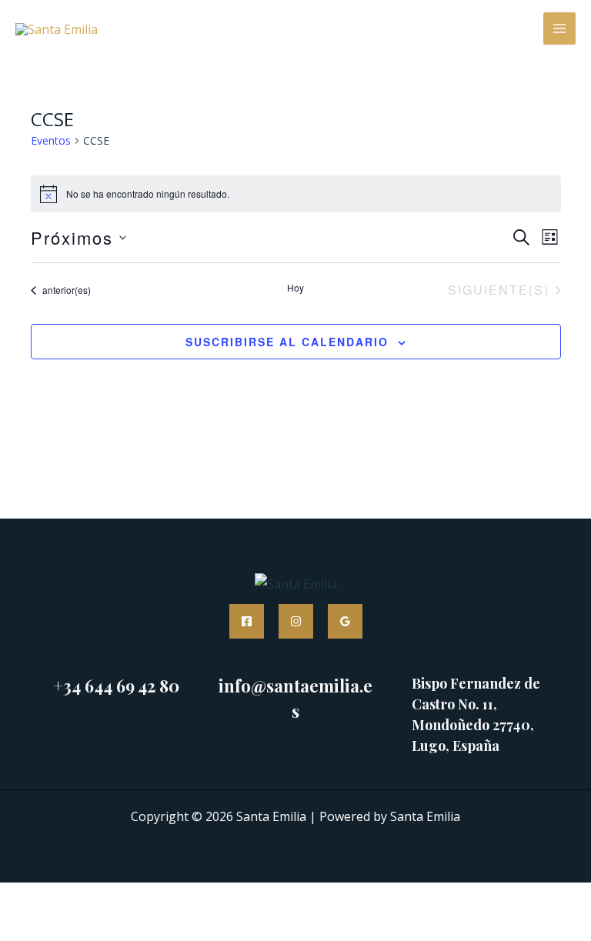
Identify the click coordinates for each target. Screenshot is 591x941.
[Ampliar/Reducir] (24, 898)
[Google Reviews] (345, 621)
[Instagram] (296, 621)
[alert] (296, 193)
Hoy (295, 288)
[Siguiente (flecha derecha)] (77, 927)
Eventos (51, 140)
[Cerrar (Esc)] (181, 898)
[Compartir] (129, 898)
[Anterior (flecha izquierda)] (24, 927)
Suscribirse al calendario (287, 341)
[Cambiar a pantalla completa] (77, 898)
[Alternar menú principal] (559, 28)
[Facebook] (246, 621)
